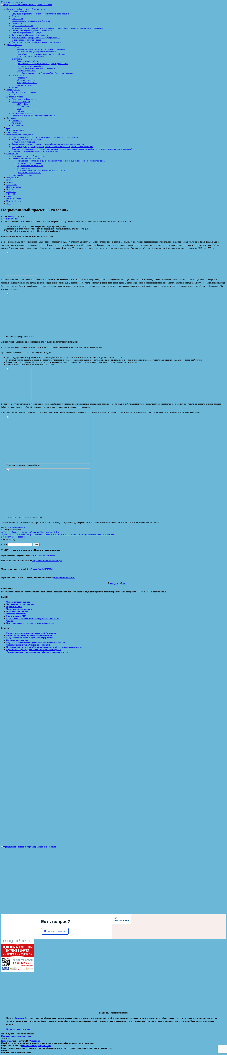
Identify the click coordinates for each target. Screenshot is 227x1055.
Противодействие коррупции (19, 135)
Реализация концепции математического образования (41, 49)
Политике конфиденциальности (36, 1045)
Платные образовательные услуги (27, 33)
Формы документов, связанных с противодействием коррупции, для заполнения (48, 144)
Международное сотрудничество (26, 40)
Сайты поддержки (25, 111)
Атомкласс (11, 182)
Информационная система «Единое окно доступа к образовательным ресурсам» (44, 647)
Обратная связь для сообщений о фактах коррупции (35, 151)
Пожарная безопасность (22, 175)
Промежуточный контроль (23, 99)
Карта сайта (11, 132)
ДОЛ (8, 203)
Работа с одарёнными (26, 71)
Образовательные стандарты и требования (31, 21)
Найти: (4, 544)
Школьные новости (16, 527)
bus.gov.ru (19, 1018)
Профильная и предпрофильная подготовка (36, 52)
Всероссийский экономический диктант (20, 532)
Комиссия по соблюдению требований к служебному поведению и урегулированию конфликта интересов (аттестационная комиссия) (72, 149)
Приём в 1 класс (13, 199)
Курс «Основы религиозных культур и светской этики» (42, 54)
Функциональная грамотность (30, 56)
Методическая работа (26, 80)
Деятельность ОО (14, 44)
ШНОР (15, 87)
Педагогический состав (22, 26)
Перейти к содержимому (12, 2)
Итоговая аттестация (21, 101)
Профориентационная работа (30, 66)
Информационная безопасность (26, 158)
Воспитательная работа (27, 61)
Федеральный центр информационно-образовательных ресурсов (37, 652)
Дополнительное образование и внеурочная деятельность (42, 63)
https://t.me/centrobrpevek (43, 555)
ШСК (8, 180)
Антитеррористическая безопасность (28, 156)
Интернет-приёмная (15, 130)
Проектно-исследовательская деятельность (36, 68)
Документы (17, 16)
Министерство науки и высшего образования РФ (29, 635)
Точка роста (11, 184)
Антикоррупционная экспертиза (26, 139)
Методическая (18, 75)
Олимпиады (17, 120)
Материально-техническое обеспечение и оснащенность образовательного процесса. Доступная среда (57, 28)
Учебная (15, 47)
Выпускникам (12, 177)
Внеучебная (17, 59)
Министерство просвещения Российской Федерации (31, 633)
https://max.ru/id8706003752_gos (47, 561)
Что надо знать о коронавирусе (21, 604)
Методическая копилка (27, 82)
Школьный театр (13, 201)
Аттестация (22, 78)
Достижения (11, 118)
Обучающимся (23, 168)
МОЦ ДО (10, 194)
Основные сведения (21, 11)
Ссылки (15, 94)
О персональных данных (18, 602)
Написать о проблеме (54, 931)
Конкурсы (16, 123)
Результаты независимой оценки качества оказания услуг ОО (35, 642)
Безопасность (12, 154)
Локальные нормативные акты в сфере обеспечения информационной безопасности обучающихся (61, 161)
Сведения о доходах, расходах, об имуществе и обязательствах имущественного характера (52, 146)
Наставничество (13, 187)
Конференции (18, 125)
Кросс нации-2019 (49, 532)
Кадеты (9, 196)
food (8, 127)
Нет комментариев (9, 219)
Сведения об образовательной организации (25, 9)
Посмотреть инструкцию (18, 1029)
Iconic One (6, 1041)
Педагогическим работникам (30, 165)
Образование (17, 18)
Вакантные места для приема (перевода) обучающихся (36, 37)
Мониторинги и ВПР (21, 113)
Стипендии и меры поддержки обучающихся (32, 30)
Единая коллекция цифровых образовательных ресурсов (33, 649)
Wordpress (35, 1041)
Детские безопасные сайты (29, 173)
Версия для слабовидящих (13, 537)
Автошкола (11, 192)
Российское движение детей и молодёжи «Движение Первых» (45, 73)
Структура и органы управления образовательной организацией (40, 14)
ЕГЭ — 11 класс (24, 104)
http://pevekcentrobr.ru (64, 577)
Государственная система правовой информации (29, 638)
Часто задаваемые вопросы (24, 92)
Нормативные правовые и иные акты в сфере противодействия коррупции (45, 137)
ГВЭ (19, 109)
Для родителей (13, 90)
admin (10, 216)
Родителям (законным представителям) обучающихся (41, 170)
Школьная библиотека (17, 611)
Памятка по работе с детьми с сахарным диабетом (30, 623)
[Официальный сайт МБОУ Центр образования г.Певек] (26, 4)
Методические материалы (23, 142)
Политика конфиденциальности (16, 1036)
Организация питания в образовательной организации (36, 42)
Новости (10, 189)
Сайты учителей (24, 85)
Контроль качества (14, 97)
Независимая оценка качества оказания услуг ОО (34, 116)
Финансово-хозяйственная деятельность (30, 35)
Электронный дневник (17, 640)
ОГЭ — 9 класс (24, 106)
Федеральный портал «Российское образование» (29, 645)
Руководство (17, 23)
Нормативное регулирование (30, 163)
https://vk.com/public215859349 (39, 569)
